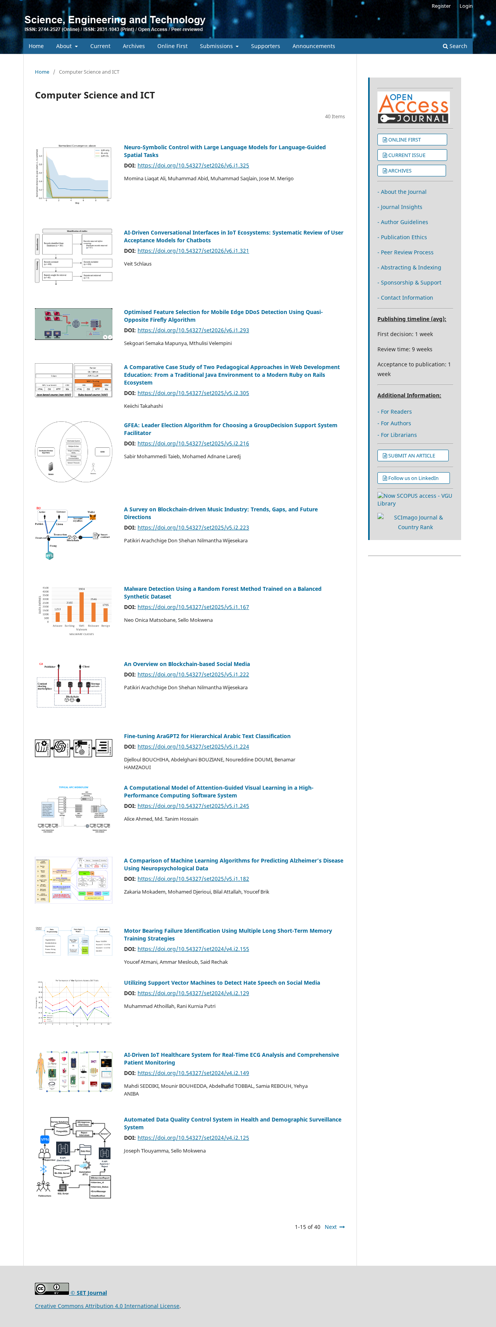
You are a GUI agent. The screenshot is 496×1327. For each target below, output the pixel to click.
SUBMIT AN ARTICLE (415, 455)
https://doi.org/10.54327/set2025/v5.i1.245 (193, 805)
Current (100, 46)
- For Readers (394, 411)
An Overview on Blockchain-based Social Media (187, 664)
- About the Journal (402, 191)
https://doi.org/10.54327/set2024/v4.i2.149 (193, 1073)
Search (457, 46)
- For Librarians (397, 434)
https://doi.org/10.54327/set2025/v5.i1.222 (193, 674)
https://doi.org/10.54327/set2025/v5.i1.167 (193, 607)
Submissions (217, 46)
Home (36, 46)
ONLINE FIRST (415, 139)
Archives (134, 46)
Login (466, 5)
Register (441, 5)
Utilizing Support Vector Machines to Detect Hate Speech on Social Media (222, 982)
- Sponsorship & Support (409, 282)
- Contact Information (405, 297)
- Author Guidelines (402, 222)
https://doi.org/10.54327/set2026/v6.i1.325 (193, 165)
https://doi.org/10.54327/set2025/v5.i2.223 (193, 527)
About (64, 46)
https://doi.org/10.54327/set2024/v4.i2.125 (193, 1137)
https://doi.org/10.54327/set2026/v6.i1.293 (193, 330)
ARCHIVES (414, 170)
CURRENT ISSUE (415, 155)
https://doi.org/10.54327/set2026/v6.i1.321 (193, 250)
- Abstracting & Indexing (409, 267)
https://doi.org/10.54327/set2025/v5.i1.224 (193, 746)
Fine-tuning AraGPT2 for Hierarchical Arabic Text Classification (207, 736)
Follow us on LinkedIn (416, 478)
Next (331, 1226)
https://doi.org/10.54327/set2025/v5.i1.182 (193, 878)
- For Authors (394, 423)
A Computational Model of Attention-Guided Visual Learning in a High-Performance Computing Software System (218, 791)
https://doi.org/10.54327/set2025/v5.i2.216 (193, 443)
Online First (172, 46)
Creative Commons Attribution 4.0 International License (107, 1306)
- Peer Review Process (405, 252)
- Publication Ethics (402, 237)
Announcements (314, 46)
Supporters (265, 46)
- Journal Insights (399, 207)
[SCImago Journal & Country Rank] (415, 527)
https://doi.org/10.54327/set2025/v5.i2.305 (193, 393)
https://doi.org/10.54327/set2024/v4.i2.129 (193, 993)
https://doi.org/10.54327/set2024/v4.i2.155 (193, 949)
